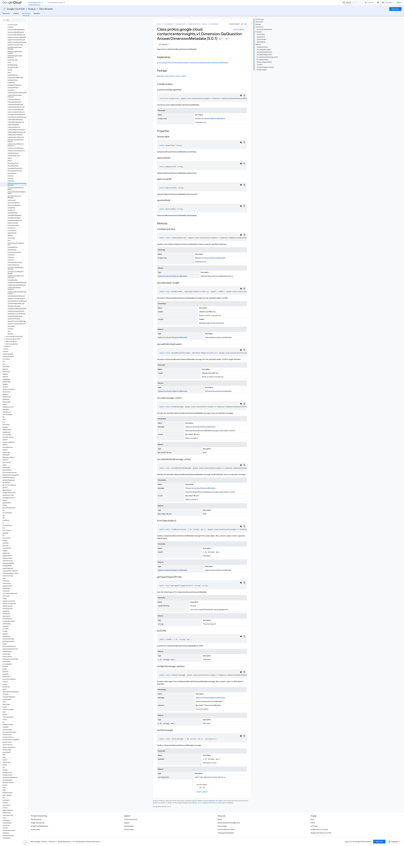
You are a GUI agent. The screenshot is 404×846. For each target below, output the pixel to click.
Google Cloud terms (64, 841)
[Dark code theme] (241, 95)
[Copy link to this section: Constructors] (175, 84)
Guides (16, 13)
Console (371, 2)
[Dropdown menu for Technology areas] (43, 2)
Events (313, 823)
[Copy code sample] (244, 95)
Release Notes (129, 826)
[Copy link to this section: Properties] (172, 131)
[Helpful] (242, 24)
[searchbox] (14, 20)
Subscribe (379, 842)
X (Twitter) (314, 826)
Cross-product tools (55, 2)
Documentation (168, 24)
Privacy (44, 841)
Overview (6, 13)
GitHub (219, 819)
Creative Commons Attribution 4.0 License (210, 800)
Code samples (222, 826)
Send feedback (238, 30)
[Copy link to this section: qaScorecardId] (173, 179)
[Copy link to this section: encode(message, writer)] (184, 398)
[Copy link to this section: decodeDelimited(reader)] (184, 344)
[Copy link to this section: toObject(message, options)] (186, 666)
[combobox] (352, 2)
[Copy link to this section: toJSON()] (168, 631)
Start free (395, 9)
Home (159, 24)
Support (127, 823)
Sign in (399, 2)
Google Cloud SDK (16, 9)
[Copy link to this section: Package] (169, 71)
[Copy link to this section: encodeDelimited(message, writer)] (193, 459)
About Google (35, 841)
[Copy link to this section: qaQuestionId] (172, 158)
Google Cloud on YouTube (319, 829)
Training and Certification (225, 833)
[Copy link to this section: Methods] (170, 223)
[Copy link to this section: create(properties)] (177, 229)
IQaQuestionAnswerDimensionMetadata (210, 119)
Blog (312, 819)
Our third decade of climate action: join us (86, 841)
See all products (36, 819)
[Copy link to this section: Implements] (172, 57)
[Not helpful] (245, 24)
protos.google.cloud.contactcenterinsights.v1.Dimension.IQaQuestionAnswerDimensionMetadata (192, 63)
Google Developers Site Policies (187, 803)
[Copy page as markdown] (227, 39)
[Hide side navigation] (25, 842)
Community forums (130, 819)
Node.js (31, 9)
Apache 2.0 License (159, 803)
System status (129, 829)
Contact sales (35, 829)
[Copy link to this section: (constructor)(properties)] (183, 90)
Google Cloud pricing (37, 823)
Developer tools (180, 24)
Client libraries (46, 9)
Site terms (52, 841)
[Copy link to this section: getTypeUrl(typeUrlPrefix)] (184, 577)
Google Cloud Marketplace (39, 826)
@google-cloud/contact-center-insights (171, 76)
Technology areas (34, 2)
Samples (37, 13)
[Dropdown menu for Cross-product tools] (65, 2)
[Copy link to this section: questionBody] (172, 200)
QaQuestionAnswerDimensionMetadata (172, 276)
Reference (26, 13)
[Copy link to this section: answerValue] (171, 137)
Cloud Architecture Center (226, 829)
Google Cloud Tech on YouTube (321, 833)
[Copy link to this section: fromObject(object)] (178, 521)
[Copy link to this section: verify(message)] (175, 730)
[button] (13, 336)
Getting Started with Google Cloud (228, 823)
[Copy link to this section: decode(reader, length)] (181, 283)
